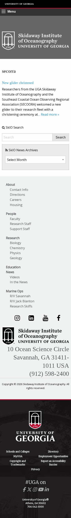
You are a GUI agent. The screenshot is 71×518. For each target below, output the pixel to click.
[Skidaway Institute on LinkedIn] (31, 318)
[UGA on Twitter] (30, 489)
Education (13, 267)
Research (13, 238)
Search (61, 137)
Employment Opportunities (53, 456)
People (11, 214)
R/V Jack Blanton (22, 301)
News (10, 272)
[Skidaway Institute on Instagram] (17, 318)
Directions (17, 194)
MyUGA (17, 456)
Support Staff (20, 229)
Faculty (15, 219)
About (10, 184)
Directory (53, 451)
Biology (15, 243)
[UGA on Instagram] (35, 489)
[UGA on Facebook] (24, 489)
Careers (15, 200)
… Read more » (48, 114)
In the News (19, 282)
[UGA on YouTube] (41, 489)
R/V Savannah (20, 296)
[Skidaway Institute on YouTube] (45, 318)
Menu (11, 11)
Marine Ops (14, 291)
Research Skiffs (21, 306)
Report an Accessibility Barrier (53, 463)
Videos (15, 277)
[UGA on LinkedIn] (46, 489)
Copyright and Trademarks (18, 463)
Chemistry (17, 248)
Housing (16, 205)
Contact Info (19, 190)
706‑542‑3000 (35, 506)
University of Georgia (19, 4)
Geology (16, 258)
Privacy (35, 469)
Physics (15, 253)
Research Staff (20, 224)
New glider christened (18, 83)
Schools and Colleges (17, 451)
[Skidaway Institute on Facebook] (58, 318)
